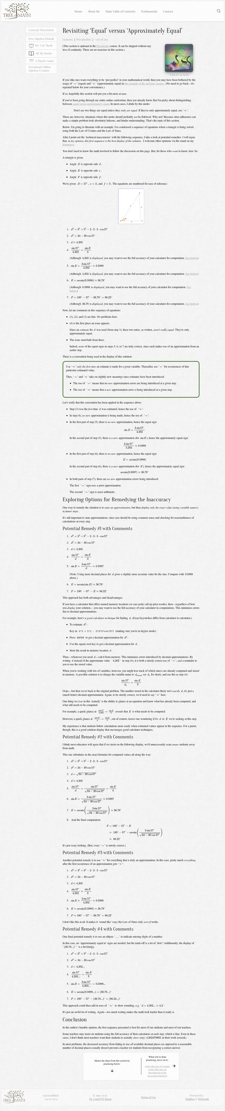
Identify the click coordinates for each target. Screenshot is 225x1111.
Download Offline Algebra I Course (39, 68)
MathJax (190, 1099)
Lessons (68, 39)
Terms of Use (148, 1097)
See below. (191, 258)
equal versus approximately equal (91, 104)
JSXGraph (203, 1099)
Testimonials (149, 11)
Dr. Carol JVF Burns (100, 1099)
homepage (68, 144)
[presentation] (75, 84)
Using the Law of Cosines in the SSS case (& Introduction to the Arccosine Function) (157, 1071)
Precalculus (83, 39)
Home (78, 11)
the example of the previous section (144, 83)
